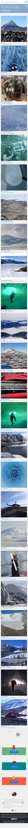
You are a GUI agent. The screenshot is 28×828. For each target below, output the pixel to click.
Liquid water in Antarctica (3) (7, 458)
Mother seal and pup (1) (6, 310)
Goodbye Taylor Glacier (6, 666)
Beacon (2, 42)
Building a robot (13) (5, 161)
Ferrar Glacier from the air (6, 280)
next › (22, 734)
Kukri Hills (3, 339)
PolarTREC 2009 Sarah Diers (7, 460)
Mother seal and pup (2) (6, 429)
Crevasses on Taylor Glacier (7, 131)
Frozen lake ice (4, 72)
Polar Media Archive (9, 2)
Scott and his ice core (5, 577)
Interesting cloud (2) (5, 250)
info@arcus (14, 817)
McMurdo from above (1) (6, 369)
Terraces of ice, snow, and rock (7, 607)
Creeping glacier (4, 637)
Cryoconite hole (4, 488)
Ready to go (3, 726)
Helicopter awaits (5, 518)
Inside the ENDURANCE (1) (6, 102)
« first (3, 731)
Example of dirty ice (5, 399)
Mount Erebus (4, 547)
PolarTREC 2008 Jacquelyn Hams (8, 44)
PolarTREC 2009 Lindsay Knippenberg (9, 549)
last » (3, 737)
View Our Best (14, 766)
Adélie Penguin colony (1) (6, 221)
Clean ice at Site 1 (5, 191)
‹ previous (9, 731)
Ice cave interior (4, 696)
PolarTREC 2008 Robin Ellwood (7, 73)
